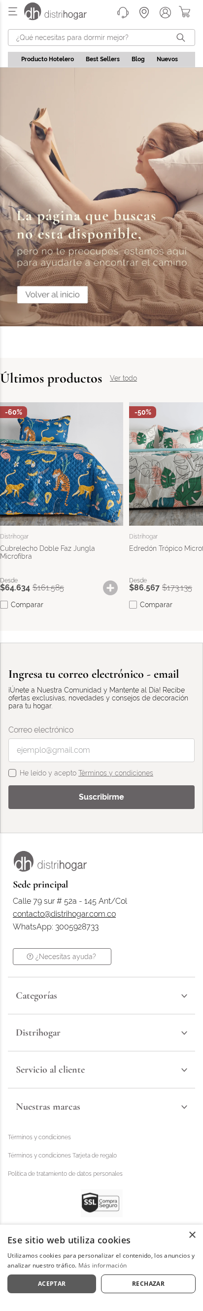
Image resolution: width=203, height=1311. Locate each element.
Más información (102, 1265)
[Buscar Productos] (183, 37)
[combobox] (101, 37)
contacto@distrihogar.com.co (64, 914)
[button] (115, 588)
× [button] (192, 1235)
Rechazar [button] (148, 1283)
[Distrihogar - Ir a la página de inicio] (61, 17)
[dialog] (101, 1268)
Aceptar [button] (52, 1283)
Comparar (27, 605)
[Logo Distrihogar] (50, 869)
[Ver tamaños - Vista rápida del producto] (115, 588)
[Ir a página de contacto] (123, 12)
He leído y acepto (86, 773)
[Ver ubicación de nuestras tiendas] (144, 12)
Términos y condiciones (115, 773)
